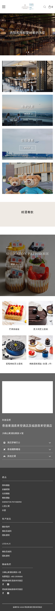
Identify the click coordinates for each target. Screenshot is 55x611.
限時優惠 (6, 485)
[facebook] (3, 584)
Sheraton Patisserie (12, 502)
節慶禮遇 (6, 489)
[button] (26, 52)
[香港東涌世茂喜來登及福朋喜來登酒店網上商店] (27, 6)
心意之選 (6, 506)
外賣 (4, 510)
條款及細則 (6, 531)
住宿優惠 (6, 493)
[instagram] (8, 584)
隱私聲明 (6, 535)
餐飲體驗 (6, 498)
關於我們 (6, 527)
